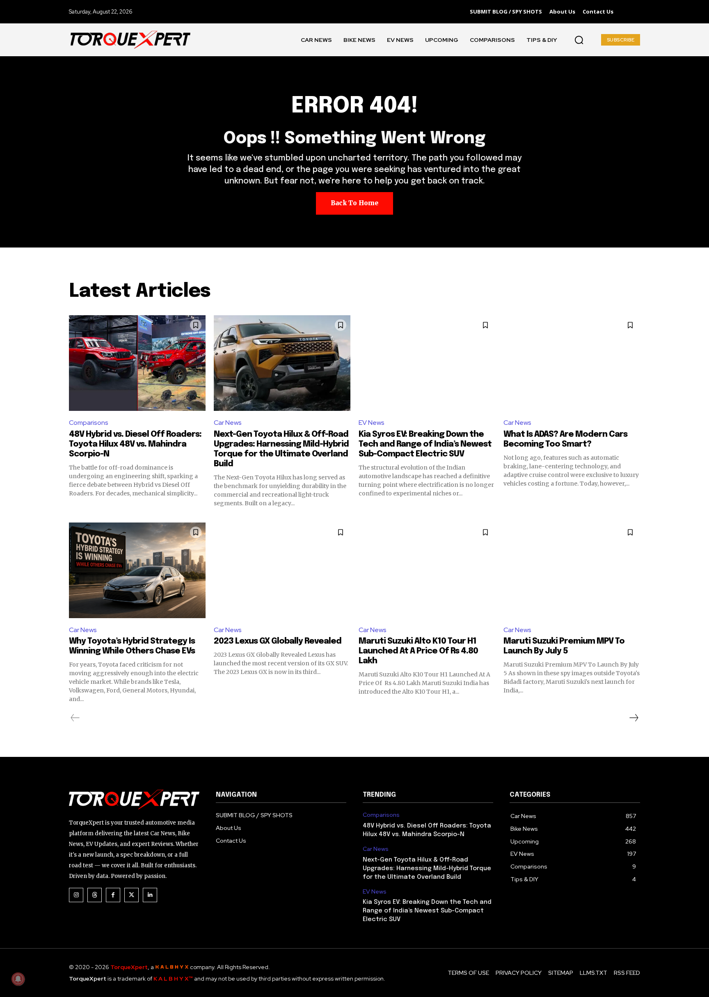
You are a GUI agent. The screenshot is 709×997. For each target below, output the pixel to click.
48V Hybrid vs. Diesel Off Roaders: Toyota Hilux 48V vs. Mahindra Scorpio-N (135, 444)
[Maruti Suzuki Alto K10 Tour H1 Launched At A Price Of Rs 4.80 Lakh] (427, 570)
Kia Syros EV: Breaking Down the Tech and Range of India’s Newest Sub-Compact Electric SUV (425, 444)
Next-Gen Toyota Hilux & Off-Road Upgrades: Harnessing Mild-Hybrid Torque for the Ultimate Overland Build (427, 868)
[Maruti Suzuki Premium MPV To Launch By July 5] (571, 570)
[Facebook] (113, 895)
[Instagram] (76, 895)
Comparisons (88, 422)
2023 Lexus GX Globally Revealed (277, 641)
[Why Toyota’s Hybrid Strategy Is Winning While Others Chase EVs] (137, 570)
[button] (579, 40)
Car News (228, 422)
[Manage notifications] (18, 979)
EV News (371, 422)
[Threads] (94, 895)
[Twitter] (131, 895)
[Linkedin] (150, 895)
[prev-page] (75, 718)
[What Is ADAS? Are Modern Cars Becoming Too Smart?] (571, 363)
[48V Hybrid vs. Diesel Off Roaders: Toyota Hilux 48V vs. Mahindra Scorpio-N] (137, 363)
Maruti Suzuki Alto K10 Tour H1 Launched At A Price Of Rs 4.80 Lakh (418, 651)
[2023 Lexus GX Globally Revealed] (282, 570)
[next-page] (633, 718)
